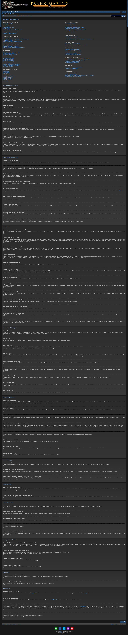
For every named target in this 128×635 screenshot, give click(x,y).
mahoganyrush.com (8, 11)
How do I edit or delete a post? (8, 53)
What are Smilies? (6, 73)
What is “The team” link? (70, 32)
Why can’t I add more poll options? (9, 57)
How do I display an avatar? (8, 45)
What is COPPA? (6, 24)
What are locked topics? (7, 79)
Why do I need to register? (8, 23)
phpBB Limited (35, 593)
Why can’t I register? (7, 26)
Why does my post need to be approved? (11, 65)
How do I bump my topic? (8, 66)
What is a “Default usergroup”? (71, 30)
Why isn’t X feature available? (71, 74)
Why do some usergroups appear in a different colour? (75, 29)
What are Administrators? (70, 23)
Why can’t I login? (6, 28)
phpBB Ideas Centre (55, 599)
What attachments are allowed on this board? (74, 67)
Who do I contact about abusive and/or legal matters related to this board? (79, 75)
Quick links (3, 12)
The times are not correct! (8, 40)
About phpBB (85, 593)
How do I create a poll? (7, 55)
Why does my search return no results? (72, 50)
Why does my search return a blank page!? (73, 51)
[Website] (56, 628)
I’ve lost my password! (7, 30)
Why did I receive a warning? (8, 61)
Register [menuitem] (125, 12)
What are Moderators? (69, 24)
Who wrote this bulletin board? (71, 72)
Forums (16, 11)
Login (8, 13)
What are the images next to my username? (11, 43)
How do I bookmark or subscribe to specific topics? (75, 60)
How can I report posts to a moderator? (10, 63)
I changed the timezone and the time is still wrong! (12, 41)
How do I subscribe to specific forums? (72, 61)
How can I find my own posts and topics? (73, 54)
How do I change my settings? (8, 37)
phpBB (120, 189)
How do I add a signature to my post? (10, 54)
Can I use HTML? (6, 72)
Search (4, 13)
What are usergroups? (69, 26)
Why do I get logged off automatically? (10, 32)
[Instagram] (68, 628)
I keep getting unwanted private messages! (73, 37)
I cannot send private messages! (71, 36)
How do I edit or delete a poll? (8, 58)
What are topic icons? (7, 80)
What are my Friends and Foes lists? (72, 43)
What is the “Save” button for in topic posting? (11, 64)
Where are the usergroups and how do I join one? (74, 27)
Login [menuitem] (123, 12)
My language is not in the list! (8, 42)
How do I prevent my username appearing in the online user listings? (16, 39)
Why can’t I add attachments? (8, 60)
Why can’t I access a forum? (8, 59)
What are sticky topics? (7, 78)
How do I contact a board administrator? (73, 76)
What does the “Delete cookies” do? (9, 33)
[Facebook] (60, 628)
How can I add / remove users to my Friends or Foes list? (76, 44)
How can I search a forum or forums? (72, 49)
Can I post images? (6, 74)
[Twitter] (64, 628)
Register (12, 13)
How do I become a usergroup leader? (72, 28)
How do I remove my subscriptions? (72, 62)
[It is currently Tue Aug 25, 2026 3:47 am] (110, 16)
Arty (61, 632)
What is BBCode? (6, 71)
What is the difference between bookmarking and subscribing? (77, 58)
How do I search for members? (71, 53)
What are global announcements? (9, 76)
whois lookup (82, 606)
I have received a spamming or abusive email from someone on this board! (79, 39)
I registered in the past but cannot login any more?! (12, 29)
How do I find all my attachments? (71, 68)
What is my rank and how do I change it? (10, 46)
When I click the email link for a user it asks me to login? (14, 47)
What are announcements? (8, 77)
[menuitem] (121, 12)
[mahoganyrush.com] (36, 5)
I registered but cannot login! (8, 27)
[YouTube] (72, 628)
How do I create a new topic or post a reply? (11, 52)
